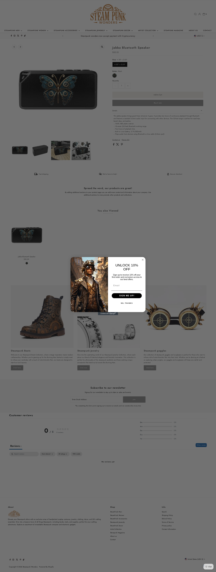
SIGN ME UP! (126, 296)
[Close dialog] (142, 259)
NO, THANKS (127, 303)
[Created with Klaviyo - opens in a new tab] (108, 313)
